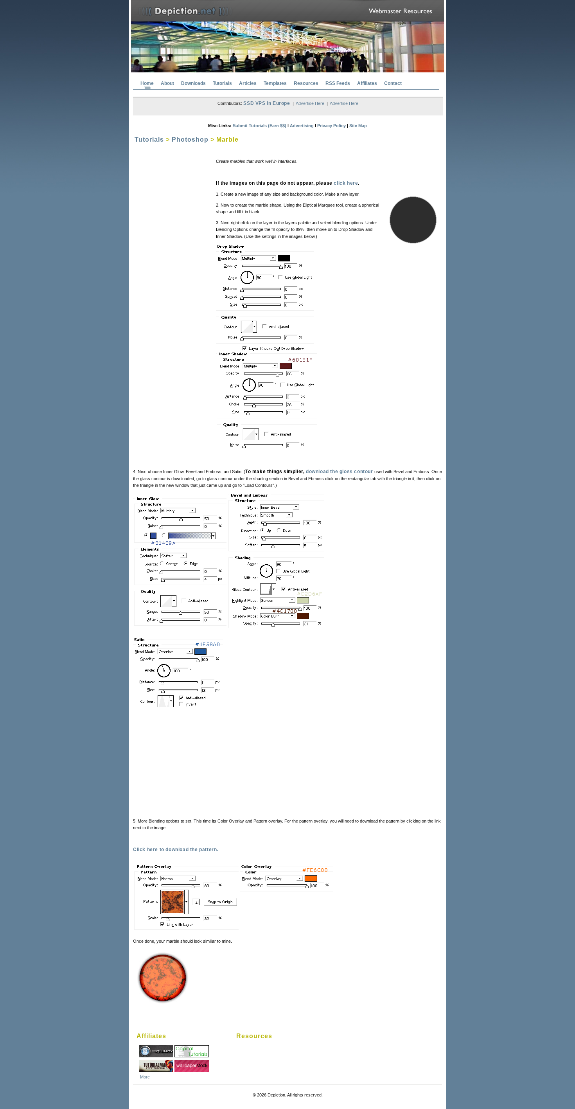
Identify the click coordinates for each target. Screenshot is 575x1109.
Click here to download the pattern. (175, 849)
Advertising (302, 125)
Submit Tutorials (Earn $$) (259, 125)
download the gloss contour (339, 471)
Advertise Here (310, 103)
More (145, 1077)
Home (147, 83)
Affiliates (367, 83)
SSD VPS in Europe (266, 103)
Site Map (358, 125)
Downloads (193, 83)
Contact (393, 83)
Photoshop (190, 139)
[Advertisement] (211, 765)
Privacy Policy (331, 125)
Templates (275, 83)
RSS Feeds (337, 83)
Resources (306, 83)
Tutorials (222, 83)
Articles (248, 83)
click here (346, 183)
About (167, 83)
